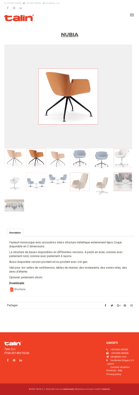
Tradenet (105, 389)
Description (15, 232)
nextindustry (68, 389)
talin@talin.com (52, 3)
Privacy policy (113, 374)
